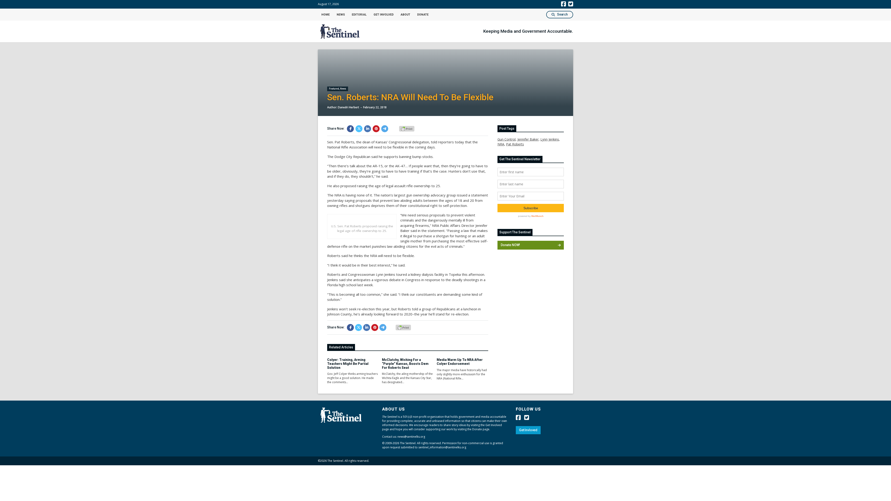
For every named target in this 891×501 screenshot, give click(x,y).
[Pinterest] (376, 128)
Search (562, 14)
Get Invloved (528, 430)
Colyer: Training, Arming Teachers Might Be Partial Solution (347, 363)
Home (325, 14)
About (405, 14)
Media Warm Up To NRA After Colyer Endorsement (460, 362)
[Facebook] (350, 128)
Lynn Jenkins (549, 139)
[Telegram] (384, 128)
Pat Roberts (515, 144)
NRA (500, 144)
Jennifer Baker (528, 139)
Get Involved (384, 14)
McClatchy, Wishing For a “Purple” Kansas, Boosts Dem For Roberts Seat (405, 363)
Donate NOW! (510, 245)
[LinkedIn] (367, 128)
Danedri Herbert (348, 107)
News (341, 14)
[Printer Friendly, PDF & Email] (406, 128)
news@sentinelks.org (411, 437)
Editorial (359, 14)
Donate (423, 14)
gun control (506, 139)
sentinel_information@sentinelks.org (442, 447)
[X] (358, 128)
